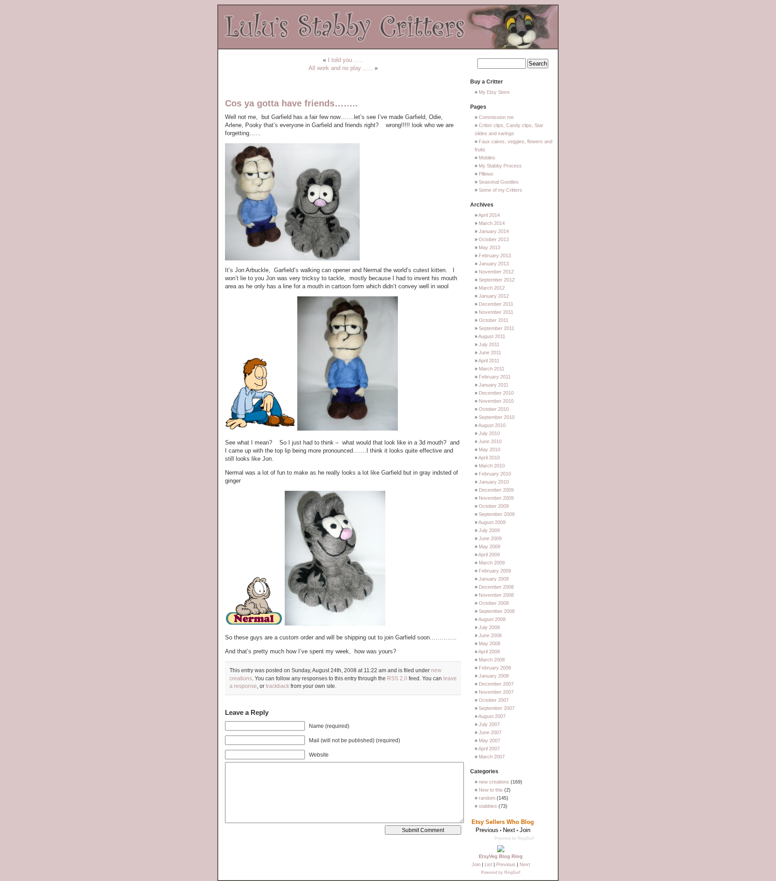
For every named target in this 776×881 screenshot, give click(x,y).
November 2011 (496, 312)
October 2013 (494, 239)
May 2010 (489, 449)
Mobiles (487, 157)
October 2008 (494, 603)
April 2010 (489, 457)
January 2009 (494, 578)
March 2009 (492, 562)
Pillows (486, 173)
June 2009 (490, 538)
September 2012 (497, 279)
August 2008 (492, 619)
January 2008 (494, 675)
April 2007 (489, 748)
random (487, 798)
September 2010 (497, 417)
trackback (277, 686)
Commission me (496, 117)
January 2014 (494, 231)
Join (476, 864)
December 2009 (496, 490)
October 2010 (494, 409)
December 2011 (496, 304)
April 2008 (489, 651)
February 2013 (495, 255)
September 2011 (496, 328)
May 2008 (489, 643)
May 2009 (489, 546)
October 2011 (493, 320)
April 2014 (489, 215)
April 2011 (488, 360)
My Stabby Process (500, 165)
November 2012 (496, 271)
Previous (506, 864)
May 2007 (489, 740)
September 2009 (497, 514)
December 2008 (496, 587)
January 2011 (493, 385)
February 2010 (495, 473)
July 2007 (489, 724)
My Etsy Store (494, 92)
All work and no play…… (341, 68)
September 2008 (497, 611)
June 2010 (490, 441)
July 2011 (489, 344)
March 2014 (492, 223)
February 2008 (495, 667)
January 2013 (494, 263)
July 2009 (489, 530)
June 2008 (490, 635)
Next (525, 864)
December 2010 (496, 393)
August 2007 (492, 716)
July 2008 (489, 627)
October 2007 (494, 700)
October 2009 (494, 506)
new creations (494, 781)
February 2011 (495, 376)
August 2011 (491, 336)
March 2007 (492, 756)
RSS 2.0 (397, 678)
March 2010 (492, 465)
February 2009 (495, 570)
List (488, 864)
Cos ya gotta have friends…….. (291, 103)
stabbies (488, 806)
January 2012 (494, 296)
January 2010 (494, 482)
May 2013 (489, 247)
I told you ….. (345, 60)
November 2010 (496, 401)
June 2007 (490, 732)
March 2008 (492, 659)
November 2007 (496, 692)
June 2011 (490, 352)
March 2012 (492, 288)
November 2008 (496, 595)
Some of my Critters (500, 190)
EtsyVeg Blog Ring (501, 856)
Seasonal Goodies (499, 182)
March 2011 (491, 368)
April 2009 (489, 554)
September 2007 (497, 708)
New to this (491, 790)
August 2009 (492, 522)
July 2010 (489, 433)
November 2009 (496, 498)
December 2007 (496, 684)
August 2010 (492, 425)
